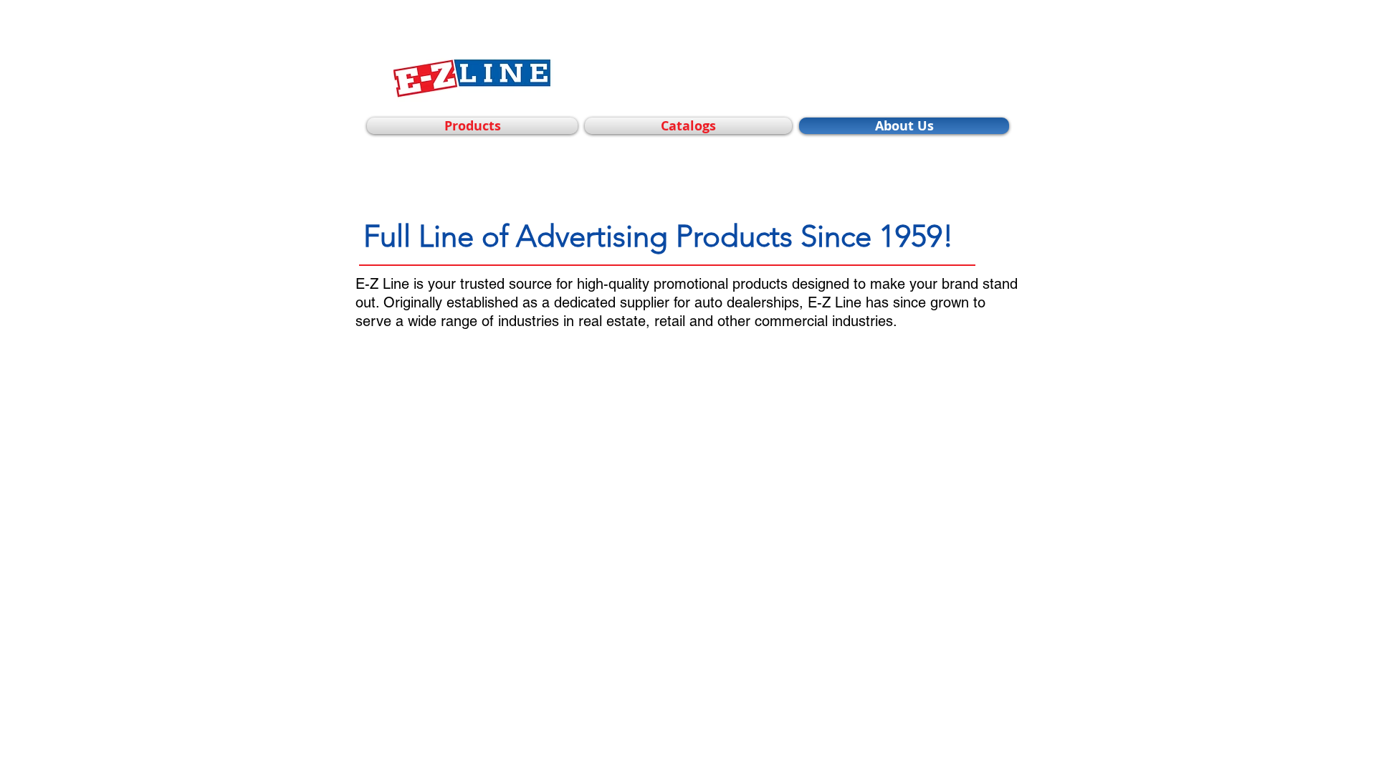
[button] (474, 126)
